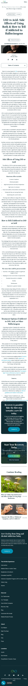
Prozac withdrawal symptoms (13, 373)
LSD (16, 71)
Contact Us (14, 429)
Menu (25, 2)
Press (2, 641)
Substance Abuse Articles (13, 7)
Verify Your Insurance (14, 460)
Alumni (3, 585)
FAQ (2, 638)
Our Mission (4, 627)
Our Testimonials (5, 596)
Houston (24, 356)
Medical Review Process (7, 617)
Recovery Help (4, 606)
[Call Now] (3, 683)
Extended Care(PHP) (6, 575)
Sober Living (4, 582)
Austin (2, 652)
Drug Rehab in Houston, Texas (8, 659)
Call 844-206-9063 (14, 456)
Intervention (4, 565)
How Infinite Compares (7, 603)
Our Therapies (4, 600)
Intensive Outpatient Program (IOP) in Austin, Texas (14, 578)
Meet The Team (5, 631)
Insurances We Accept (6, 613)
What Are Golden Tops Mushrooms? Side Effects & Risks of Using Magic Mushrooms (11, 496)
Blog (5, 7)
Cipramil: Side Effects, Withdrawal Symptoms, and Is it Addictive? (11, 518)
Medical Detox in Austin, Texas (8, 568)
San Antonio (4, 655)
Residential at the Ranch (7, 572)
